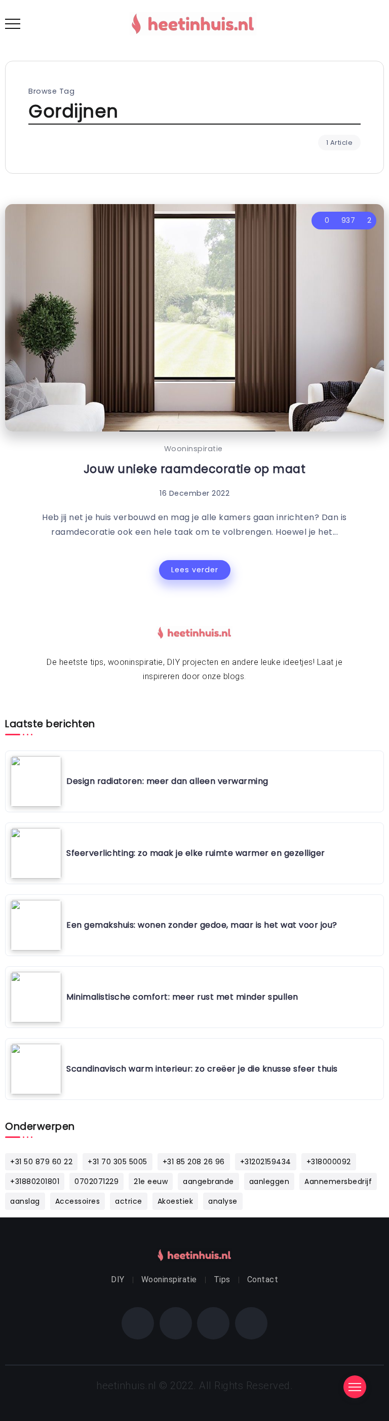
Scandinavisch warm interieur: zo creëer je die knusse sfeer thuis (202, 1069)
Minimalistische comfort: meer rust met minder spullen (182, 997)
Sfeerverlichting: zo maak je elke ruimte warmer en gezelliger (195, 853)
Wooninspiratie (193, 449)
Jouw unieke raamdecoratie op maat (195, 469)
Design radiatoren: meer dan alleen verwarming (167, 781)
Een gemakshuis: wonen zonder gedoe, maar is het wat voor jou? (201, 925)
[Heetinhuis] (193, 23)
